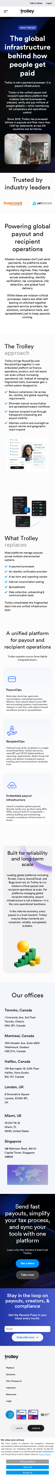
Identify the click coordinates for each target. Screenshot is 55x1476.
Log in (49, 3)
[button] (6, 11)
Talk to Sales (36, 3)
